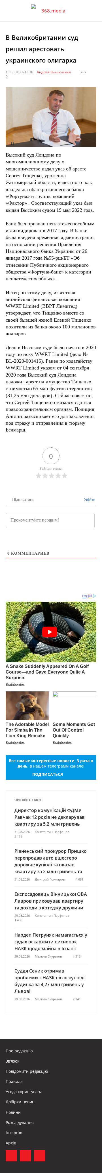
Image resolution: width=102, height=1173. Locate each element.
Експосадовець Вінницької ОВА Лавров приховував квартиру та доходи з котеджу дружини (50, 901)
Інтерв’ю (14, 1132)
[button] (92, 10)
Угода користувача (24, 1091)
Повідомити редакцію (27, 1071)
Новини (13, 1112)
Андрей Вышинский (54, 72)
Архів (11, 1143)
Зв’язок (12, 1061)
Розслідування (20, 1122)
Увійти (89, 499)
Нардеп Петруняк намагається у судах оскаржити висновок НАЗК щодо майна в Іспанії (50, 942)
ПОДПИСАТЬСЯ (47, 774)
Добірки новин (20, 1101)
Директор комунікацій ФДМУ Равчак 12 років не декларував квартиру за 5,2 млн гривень (49, 817)
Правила (14, 1081)
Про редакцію (19, 1051)
